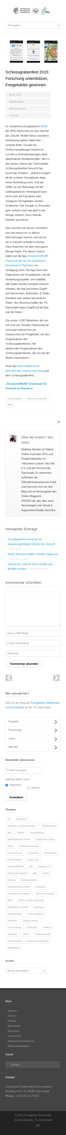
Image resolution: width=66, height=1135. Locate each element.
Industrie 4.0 (44, 866)
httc (31, 866)
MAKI (44, 126)
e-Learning (33, 853)
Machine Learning (45, 893)
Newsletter (14, 1025)
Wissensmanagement (38, 941)
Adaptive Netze (49, 826)
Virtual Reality (14, 941)
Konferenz (40, 887)
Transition (12, 934)
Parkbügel (38, 907)
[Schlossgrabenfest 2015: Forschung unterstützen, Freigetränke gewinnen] (33, 51)
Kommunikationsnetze (19, 887)
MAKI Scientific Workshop (31, 900)
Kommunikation (29, 880)
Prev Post (9, 678)
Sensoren (12, 920)
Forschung (14, 115)
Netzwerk (13, 1030)
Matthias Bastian (16, 102)
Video (26, 934)
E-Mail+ (56, 419)
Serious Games (30, 920)
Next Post (56, 678)
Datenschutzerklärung (21, 1041)
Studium (47, 927)
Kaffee (46, 873)
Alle (9, 832)
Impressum (14, 1035)
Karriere (12, 880)
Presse (12, 1020)
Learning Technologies (19, 893)
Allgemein (15, 784)
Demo (11, 846)
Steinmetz (32, 927)
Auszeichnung (37, 832)
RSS (35, 1127)
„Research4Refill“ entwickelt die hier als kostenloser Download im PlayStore (27, 260)
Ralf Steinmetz (15, 914)
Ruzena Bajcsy (35, 914)
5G (9, 819)
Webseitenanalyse (19, 1045)
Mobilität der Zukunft (18, 907)
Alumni (35, 787)
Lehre (11, 738)
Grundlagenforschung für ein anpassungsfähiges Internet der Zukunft (31, 544)
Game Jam (33, 859)
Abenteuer (21, 819)
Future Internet (15, 398)
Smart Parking (15, 927)
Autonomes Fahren (45, 839)
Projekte (13, 721)
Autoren (12, 1010)
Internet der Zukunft (37, 398)
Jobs (34, 873)
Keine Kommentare (17, 108)
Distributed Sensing (29, 846)
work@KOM (13, 948)
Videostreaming (42, 934)
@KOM (13, 746)
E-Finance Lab (15, 853)
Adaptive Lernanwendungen (22, 826)
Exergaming (51, 853)
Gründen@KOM (15, 866)
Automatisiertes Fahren (19, 839)
